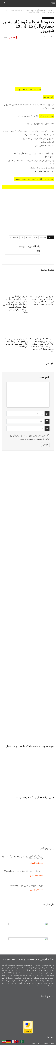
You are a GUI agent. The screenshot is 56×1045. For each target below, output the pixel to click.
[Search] (4, 3)
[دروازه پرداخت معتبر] (28, 1021)
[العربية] (22, 1041)
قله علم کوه (14, 237)
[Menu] (53, 3)
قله (22, 237)
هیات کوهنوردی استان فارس (43, 1043)
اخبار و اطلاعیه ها (27, 10)
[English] (17, 1041)
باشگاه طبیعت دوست (29, 246)
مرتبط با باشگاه (43, 10)
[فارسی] (4, 1041)
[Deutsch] (8, 1041)
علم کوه (28, 237)
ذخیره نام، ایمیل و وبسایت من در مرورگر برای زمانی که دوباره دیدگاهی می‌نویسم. (29, 437)
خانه (52, 10)
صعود (35, 237)
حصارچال (43, 237)
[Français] (13, 1041)
